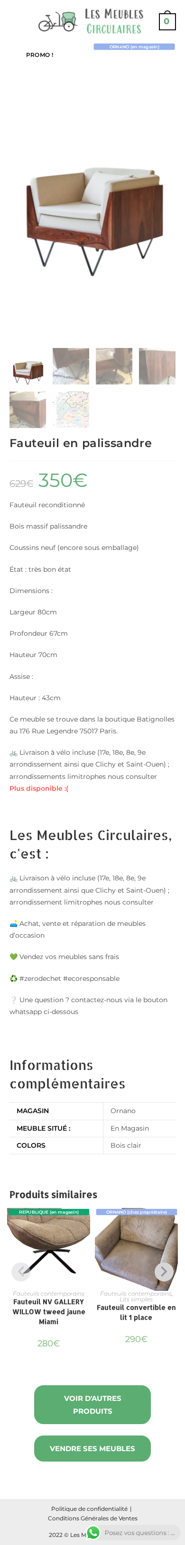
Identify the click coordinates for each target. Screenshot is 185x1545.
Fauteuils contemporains (48, 1293)
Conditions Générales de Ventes (93, 1518)
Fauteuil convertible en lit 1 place (136, 1312)
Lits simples (136, 1299)
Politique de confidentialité (89, 1508)
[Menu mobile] (13, 21)
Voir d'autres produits (92, 1405)
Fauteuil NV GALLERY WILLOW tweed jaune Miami (48, 1312)
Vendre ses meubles (92, 1448)
